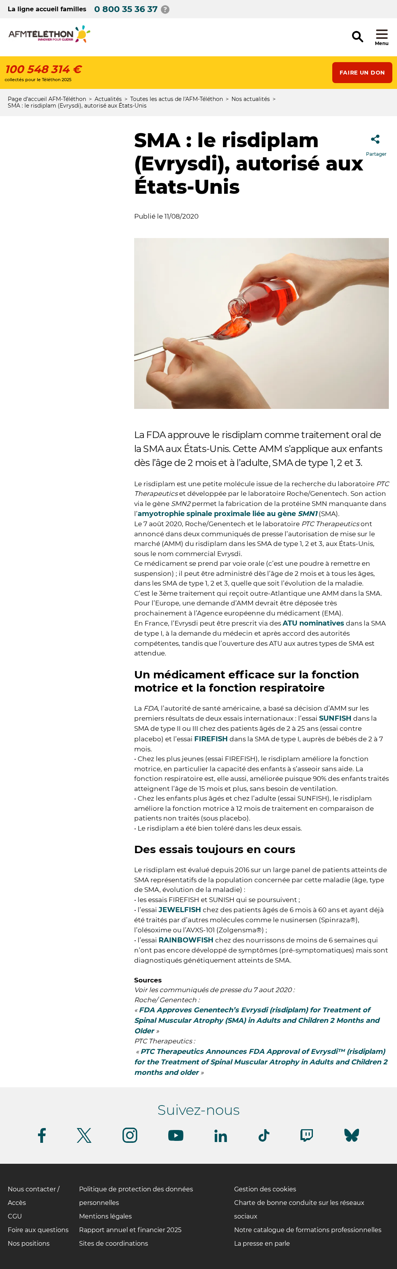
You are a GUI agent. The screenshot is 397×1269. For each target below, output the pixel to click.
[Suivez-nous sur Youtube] (175, 1139)
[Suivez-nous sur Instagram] (130, 1141)
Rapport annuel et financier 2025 (130, 1230)
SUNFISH (335, 718)
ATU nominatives (313, 623)
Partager (376, 154)
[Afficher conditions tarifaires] (165, 9)
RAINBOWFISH (186, 940)
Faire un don (362, 72)
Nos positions (29, 1243)
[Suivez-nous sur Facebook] (42, 1141)
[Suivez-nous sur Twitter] (84, 1141)
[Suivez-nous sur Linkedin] (221, 1140)
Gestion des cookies (265, 1189)
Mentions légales (105, 1216)
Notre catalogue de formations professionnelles (307, 1230)
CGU (15, 1216)
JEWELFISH (180, 910)
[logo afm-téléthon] (49, 41)
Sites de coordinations (113, 1243)
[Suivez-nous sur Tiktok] (264, 1140)
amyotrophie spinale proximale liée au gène (227, 513)
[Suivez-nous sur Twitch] (306, 1140)
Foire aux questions (38, 1230)
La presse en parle (262, 1243)
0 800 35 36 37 (126, 9)
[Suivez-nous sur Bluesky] (351, 1141)
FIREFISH (211, 739)
